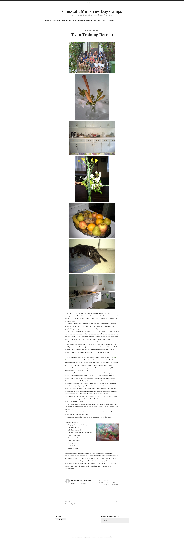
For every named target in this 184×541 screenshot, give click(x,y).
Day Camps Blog (99, 20)
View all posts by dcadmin (78, 483)
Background (66, 20)
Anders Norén (107, 537)
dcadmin (96, 30)
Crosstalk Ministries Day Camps (92, 11)
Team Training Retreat (112, 484)
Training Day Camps (71, 502)
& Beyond (111, 20)
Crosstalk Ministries (52, 20)
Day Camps (103, 482)
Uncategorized (104, 480)
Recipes (109, 482)
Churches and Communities (82, 20)
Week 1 (116, 502)
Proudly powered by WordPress (81, 537)
